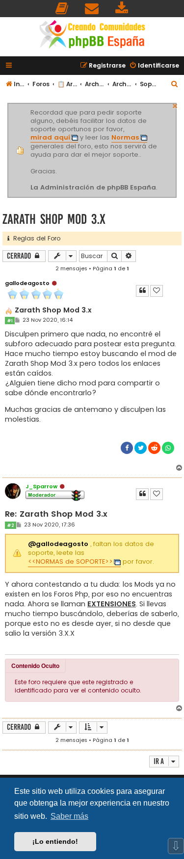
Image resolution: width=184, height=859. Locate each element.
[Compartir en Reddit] (154, 448)
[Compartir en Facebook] (127, 448)
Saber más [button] (69, 816)
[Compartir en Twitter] (140, 448)
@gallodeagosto (58, 544)
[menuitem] (62, 8)
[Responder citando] (142, 291)
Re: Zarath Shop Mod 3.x (56, 514)
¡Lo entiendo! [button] (55, 841)
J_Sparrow (41, 486)
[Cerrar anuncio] (175, 105)
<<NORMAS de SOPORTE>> (70, 561)
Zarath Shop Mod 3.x (53, 219)
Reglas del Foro (34, 238)
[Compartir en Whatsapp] (168, 448)
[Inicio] (92, 35)
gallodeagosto (27, 283)
